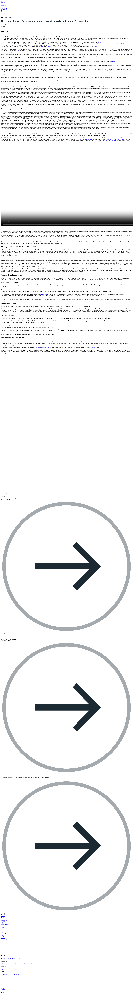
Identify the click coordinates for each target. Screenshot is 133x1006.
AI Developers (4, 8)
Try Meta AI (4, 9)
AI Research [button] (4, 4)
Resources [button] (3, 5)
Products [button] (3, 2)
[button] (2, 1)
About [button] (2, 7)
